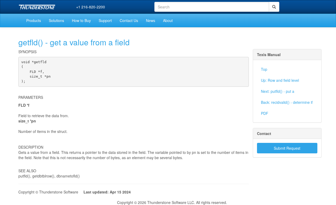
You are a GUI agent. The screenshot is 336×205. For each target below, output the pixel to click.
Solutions (56, 20)
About (168, 20)
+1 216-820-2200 (90, 6)
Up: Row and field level (280, 80)
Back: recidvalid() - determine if (287, 102)
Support (105, 20)
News (150, 20)
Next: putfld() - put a (277, 91)
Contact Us (129, 20)
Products (33, 20)
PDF (264, 113)
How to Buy (81, 20)
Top (264, 69)
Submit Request (287, 148)
